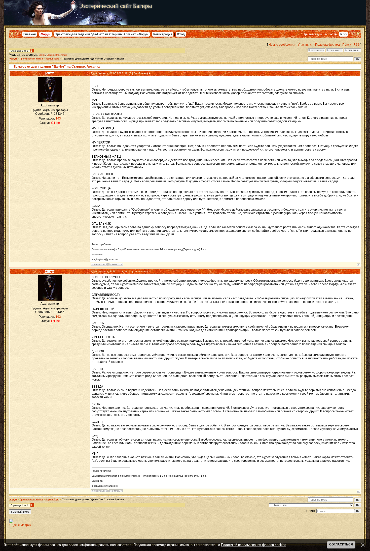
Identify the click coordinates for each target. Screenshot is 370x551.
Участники (305, 44)
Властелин (61, 55)
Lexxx (42, 55)
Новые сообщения (282, 44)
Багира (50, 55)
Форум (46, 34)
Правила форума (327, 44)
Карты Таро (52, 58)
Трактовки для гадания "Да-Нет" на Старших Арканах (93, 58)
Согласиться (341, 544)
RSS (343, 34)
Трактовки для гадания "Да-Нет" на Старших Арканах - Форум (102, 34)
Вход (181, 34)
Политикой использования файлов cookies (253, 545)
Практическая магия (31, 58)
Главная (29, 34)
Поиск (346, 44)
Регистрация (162, 34)
